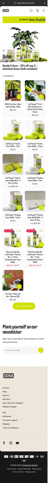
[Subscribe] (40, 350)
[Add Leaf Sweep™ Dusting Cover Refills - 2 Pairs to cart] (19, 207)
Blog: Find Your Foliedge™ (13, 403)
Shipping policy (30, 472)
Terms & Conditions (11, 428)
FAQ (4, 413)
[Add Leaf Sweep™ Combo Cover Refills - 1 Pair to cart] (19, 136)
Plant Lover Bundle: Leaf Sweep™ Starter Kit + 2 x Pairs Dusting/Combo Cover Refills (13, 257)
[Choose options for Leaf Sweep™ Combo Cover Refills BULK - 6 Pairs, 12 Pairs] (19, 170)
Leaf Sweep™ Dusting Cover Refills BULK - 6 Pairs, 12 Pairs (35, 217)
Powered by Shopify (30, 465)
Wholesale (7, 416)
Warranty (6, 399)
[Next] (44, 3)
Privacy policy (11, 469)
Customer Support (10, 420)
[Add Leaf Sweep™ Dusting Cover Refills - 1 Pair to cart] (41, 170)
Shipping (6, 424)
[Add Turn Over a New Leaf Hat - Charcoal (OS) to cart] (19, 286)
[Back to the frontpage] (4, 50)
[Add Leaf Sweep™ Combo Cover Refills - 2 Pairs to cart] (41, 136)
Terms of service (18, 472)
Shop (5, 392)
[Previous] (3, 3)
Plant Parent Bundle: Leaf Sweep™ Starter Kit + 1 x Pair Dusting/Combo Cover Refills (35, 257)
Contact (6, 388)
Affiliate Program (10, 407)
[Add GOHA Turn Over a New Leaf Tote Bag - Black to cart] (19, 96)
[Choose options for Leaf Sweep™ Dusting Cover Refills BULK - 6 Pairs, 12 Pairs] (41, 207)
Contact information (24, 469)
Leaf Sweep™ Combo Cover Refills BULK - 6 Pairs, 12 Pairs (12, 180)
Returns (6, 395)
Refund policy (36, 469)
